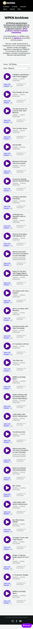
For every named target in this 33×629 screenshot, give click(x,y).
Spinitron (17, 38)
